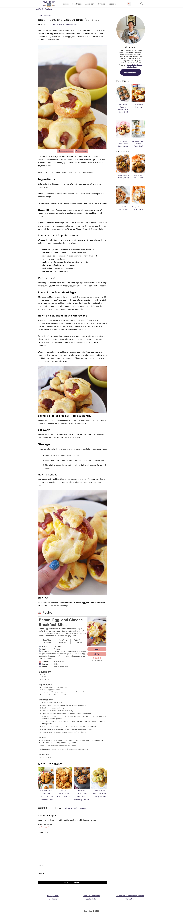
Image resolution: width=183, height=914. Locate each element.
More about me (130, 72)
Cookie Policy (91, 899)
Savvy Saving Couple (134, 65)
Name (41, 865)
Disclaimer (53, 899)
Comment (43, 833)
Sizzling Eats (132, 67)
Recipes (65, 4)
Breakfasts (77, 4)
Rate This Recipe (45, 824)
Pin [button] (98, 654)
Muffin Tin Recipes (44, 9)
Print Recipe (82, 151)
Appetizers (90, 4)
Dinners (101, 4)
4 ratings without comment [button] (74, 808)
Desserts (112, 4)
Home (40, 15)
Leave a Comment (71, 24)
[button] (93, 658)
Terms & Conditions (91, 896)
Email (41, 874)
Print (98, 649)
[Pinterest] (129, 4)
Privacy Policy (53, 896)
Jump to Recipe (66, 151)
